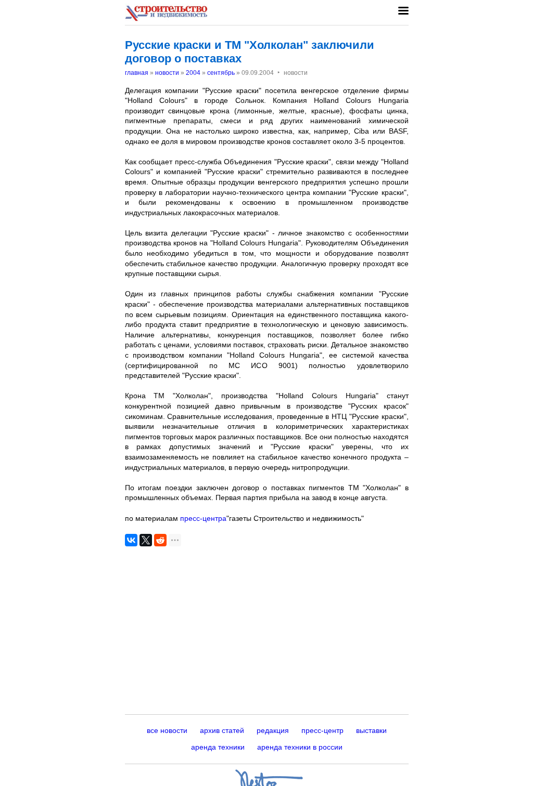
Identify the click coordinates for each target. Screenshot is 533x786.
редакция (273, 730)
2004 (193, 72)
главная (136, 72)
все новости (167, 730)
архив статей (222, 730)
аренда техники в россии (299, 747)
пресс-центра (203, 518)
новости (167, 72)
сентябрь (221, 72)
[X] (145, 540)
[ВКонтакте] (131, 540)
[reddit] (160, 540)
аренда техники (218, 747)
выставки (371, 730)
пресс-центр (322, 730)
